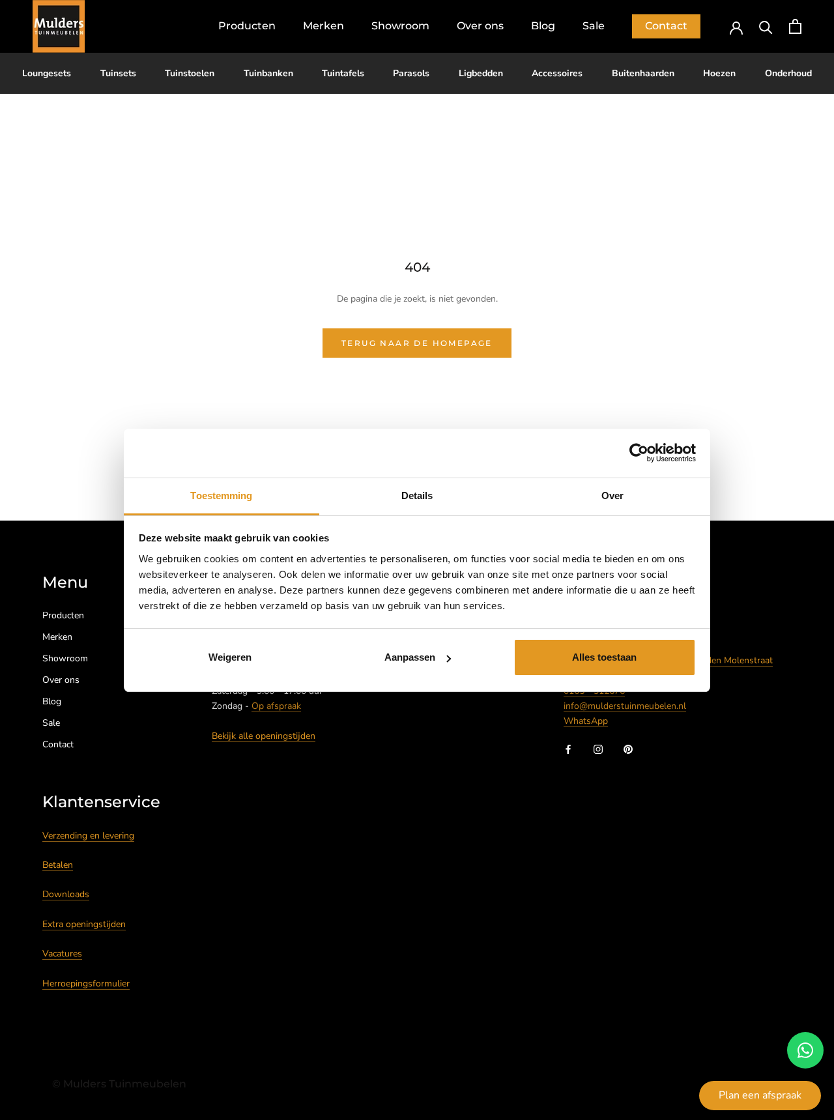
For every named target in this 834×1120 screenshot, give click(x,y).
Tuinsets (118, 73)
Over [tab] (612, 495)
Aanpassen (409, 657)
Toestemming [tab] (221, 495)
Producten (247, 26)
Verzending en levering (88, 835)
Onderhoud (788, 73)
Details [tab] (417, 495)
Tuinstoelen (189, 73)
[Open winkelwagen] (795, 26)
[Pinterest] (628, 748)
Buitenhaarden (643, 73)
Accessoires (557, 73)
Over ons (480, 26)
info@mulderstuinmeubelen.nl (625, 706)
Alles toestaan (604, 657)
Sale (593, 26)
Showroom (400, 26)
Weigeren (230, 657)
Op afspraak (276, 706)
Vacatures (62, 953)
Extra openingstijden (84, 924)
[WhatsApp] (805, 1050)
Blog (543, 26)
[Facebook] (568, 748)
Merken (323, 26)
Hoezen (719, 73)
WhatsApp (586, 721)
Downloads (65, 894)
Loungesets (46, 73)
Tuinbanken (268, 73)
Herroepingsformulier (86, 983)
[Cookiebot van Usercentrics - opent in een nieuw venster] (639, 453)
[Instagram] (598, 748)
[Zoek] (766, 26)
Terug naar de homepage (417, 343)
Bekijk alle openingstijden (263, 736)
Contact (666, 26)
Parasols (411, 73)
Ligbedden (481, 73)
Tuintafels (343, 73)
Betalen (57, 865)
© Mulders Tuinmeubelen (119, 1084)
